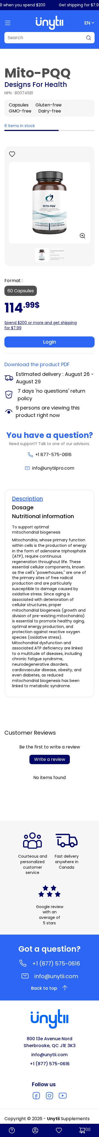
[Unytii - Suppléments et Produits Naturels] (49, 23)
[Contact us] (12, 1130)
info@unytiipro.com (53, 468)
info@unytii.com (56, 976)
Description (27, 498)
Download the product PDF (37, 364)
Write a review (49, 759)
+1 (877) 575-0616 (56, 963)
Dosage (23, 507)
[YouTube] (62, 1095)
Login (49, 341)
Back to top (44, 988)
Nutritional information (43, 516)
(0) (88, 1129)
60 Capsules (20, 291)
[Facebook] (36, 1095)
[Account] (35, 1130)
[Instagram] (49, 1095)
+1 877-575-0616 (53, 454)
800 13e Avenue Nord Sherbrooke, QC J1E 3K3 (50, 1042)
